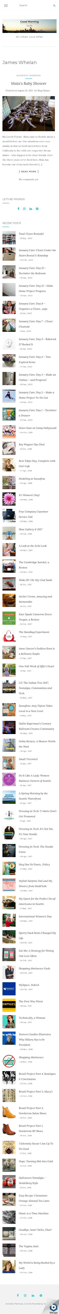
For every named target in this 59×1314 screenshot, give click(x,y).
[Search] (54, 5)
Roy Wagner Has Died (32, 444)
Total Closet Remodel (31, 233)
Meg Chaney (44, 90)
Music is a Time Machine (34, 1213)
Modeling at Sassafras (32, 478)
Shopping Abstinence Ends (34, 968)
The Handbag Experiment (34, 632)
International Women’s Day (35, 916)
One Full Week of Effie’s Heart (36, 666)
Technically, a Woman (32, 1017)
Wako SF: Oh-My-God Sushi (35, 580)
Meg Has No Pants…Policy (34, 864)
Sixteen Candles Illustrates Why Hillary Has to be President (35, 1039)
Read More (28, 171)
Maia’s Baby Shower (29, 83)
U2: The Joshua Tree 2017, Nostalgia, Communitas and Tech (35, 688)
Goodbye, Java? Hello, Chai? (35, 1229)
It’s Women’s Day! (29, 495)
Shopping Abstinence (31, 1057)
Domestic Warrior (29, 75)
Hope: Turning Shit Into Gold (36, 1161)
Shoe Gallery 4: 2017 (30, 529)
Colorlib (27, 1303)
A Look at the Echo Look (33, 545)
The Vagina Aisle (29, 1246)
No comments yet (28, 179)
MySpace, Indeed (29, 984)
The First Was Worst (31, 1001)
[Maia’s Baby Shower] (28, 113)
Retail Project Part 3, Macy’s (36, 1091)
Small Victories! (28, 759)
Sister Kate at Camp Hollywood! (38, 428)
